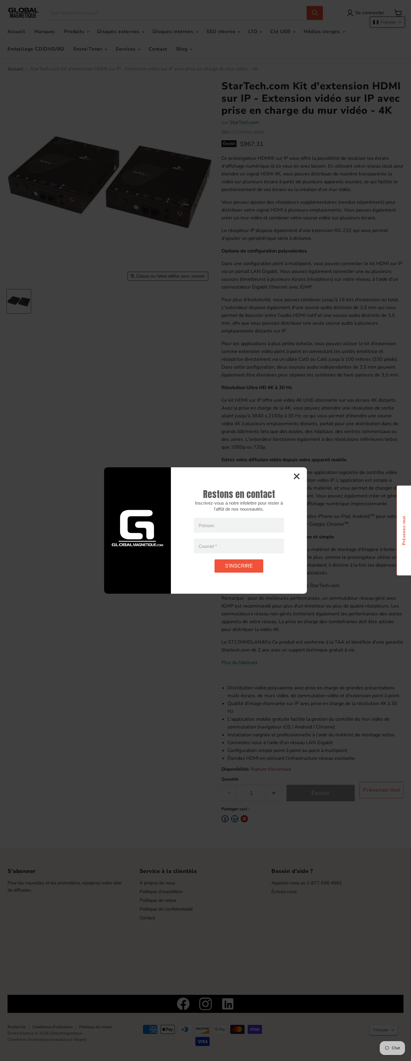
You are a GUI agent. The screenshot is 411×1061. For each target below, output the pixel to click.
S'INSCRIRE (239, 565)
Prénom (206, 525)
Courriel (208, 546)
